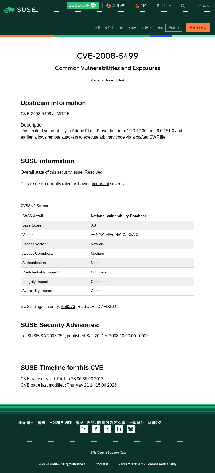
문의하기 (174, 27)
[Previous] (97, 80)
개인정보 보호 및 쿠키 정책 (136, 464)
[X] (107, 429)
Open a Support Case (111, 452)
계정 (144, 5)
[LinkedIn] (119, 429)
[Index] (110, 80)
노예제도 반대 (60, 422)
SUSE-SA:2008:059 (46, 336)
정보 (79, 422)
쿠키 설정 (102, 464)
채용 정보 (26, 422)
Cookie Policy (167, 464)
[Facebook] (96, 429)
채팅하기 (155, 422)
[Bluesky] (131, 429)
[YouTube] (84, 429)
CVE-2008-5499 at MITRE (45, 114)
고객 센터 (119, 5)
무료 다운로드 (198, 27)
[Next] (120, 80)
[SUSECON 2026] (83, 5)
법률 (41, 422)
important (100, 184)
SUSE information (47, 160)
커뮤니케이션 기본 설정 (106, 422)
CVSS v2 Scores (34, 206)
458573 (68, 306)
